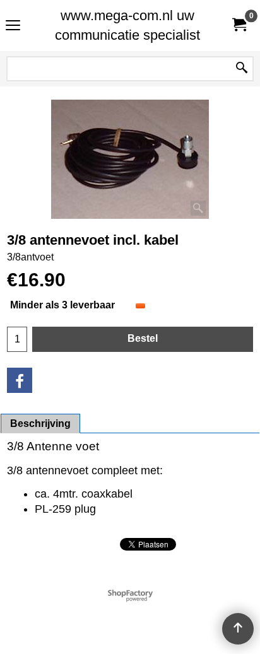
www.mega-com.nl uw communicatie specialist (127, 25)
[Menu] (13, 26)
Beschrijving (40, 423)
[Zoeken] (241, 69)
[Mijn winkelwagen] (238, 25)
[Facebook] (19, 380)
